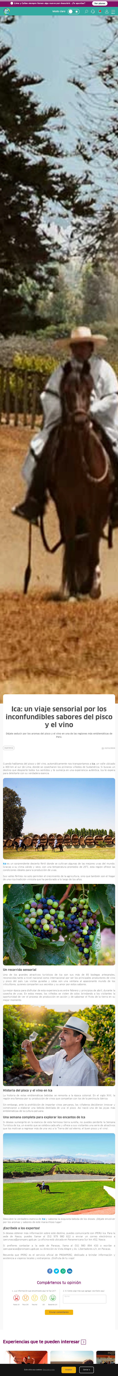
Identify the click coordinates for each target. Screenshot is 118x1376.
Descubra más (49, 1370)
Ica (4, 864)
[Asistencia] (93, 12)
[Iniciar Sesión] (107, 11)
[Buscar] (86, 11)
